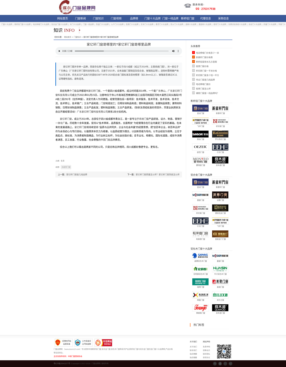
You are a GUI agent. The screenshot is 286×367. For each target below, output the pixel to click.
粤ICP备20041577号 (62, 364)
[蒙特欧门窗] (200, 160)
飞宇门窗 (200, 126)
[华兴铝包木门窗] (220, 269)
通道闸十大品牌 (205, 24)
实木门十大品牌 (147, 24)
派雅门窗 (220, 200)
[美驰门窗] (220, 282)
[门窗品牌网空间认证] (215, 364)
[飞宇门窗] (200, 121)
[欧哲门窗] (200, 147)
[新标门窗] (200, 134)
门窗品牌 (76, 91)
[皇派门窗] (200, 108)
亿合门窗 (220, 152)
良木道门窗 (220, 165)
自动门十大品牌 (255, 24)
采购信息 (223, 18)
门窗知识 (98, 18)
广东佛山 (160, 91)
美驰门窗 (220, 287)
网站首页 (62, 18)
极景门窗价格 (202, 66)
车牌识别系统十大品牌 (237, 24)
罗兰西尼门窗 (220, 139)
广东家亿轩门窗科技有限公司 (92, 111)
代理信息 (205, 18)
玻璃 (124, 103)
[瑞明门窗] (200, 282)
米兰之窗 (220, 300)
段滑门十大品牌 (132, 24)
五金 (86, 103)
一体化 (59, 123)
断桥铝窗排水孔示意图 (206, 62)
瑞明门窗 (200, 287)
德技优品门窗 (220, 213)
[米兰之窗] (220, 295)
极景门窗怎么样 (203, 88)
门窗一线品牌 (170, 18)
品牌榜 (134, 18)
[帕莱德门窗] (200, 234)
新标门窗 (200, 139)
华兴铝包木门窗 (220, 274)
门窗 (103, 103)
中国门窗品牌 (108, 140)
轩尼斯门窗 (220, 126)
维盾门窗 (200, 300)
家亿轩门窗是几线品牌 (76, 174)
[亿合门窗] (220, 147)
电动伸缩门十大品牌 (41, 24)
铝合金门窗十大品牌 (59, 24)
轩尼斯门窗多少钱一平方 (207, 75)
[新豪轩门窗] (220, 108)
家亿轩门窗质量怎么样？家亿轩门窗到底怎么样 (157, 174)
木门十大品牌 (75, 24)
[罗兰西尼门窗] (220, 134)
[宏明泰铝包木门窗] (200, 269)
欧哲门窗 (200, 152)
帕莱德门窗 (200, 239)
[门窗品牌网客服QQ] (220, 364)
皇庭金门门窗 (220, 239)
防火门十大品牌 (177, 24)
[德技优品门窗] (220, 208)
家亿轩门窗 (94, 91)
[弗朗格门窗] (200, 308)
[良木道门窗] (220, 160)
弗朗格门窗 (200, 313)
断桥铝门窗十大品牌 (22, 24)
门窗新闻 (80, 18)
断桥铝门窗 (187, 18)
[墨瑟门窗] (200, 195)
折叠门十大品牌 (270, 24)
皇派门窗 (200, 113)
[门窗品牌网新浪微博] (230, 364)
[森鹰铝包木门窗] (200, 256)
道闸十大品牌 (190, 24)
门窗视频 (116, 18)
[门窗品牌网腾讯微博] (225, 364)
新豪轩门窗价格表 (204, 57)
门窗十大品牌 (152, 18)
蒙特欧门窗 (200, 165)
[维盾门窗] (200, 295)
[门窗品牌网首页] (75, 7)
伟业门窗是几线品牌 (205, 80)
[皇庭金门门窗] (220, 234)
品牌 (109, 127)
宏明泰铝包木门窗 (200, 274)
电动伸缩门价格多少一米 (207, 53)
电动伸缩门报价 (203, 84)
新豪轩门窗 (220, 113)
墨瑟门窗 (200, 200)
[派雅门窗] (220, 195)
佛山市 (115, 95)
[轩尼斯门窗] (220, 121)
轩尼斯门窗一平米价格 (206, 71)
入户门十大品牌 (117, 24)
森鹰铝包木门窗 (200, 261)
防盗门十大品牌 (102, 24)
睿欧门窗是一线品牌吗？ (207, 93)
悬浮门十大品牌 (162, 24)
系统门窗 (144, 119)
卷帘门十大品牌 (219, 24)
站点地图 (193, 354)
